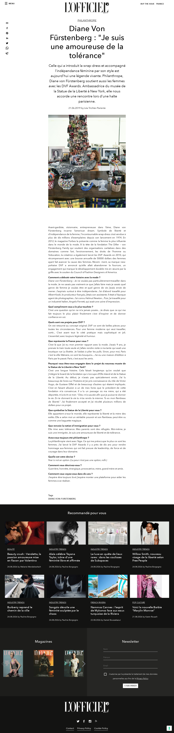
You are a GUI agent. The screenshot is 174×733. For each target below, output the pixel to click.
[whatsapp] (7, 48)
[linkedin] (7, 38)
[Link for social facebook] (84, 722)
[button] (84, 664)
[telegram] (7, 53)
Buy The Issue (147, 4)
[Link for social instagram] (90, 722)
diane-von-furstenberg (62, 499)
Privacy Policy (142, 678)
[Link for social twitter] (78, 722)
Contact (70, 728)
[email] (7, 23)
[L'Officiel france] (87, 8)
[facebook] (7, 28)
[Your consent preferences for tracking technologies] (169, 728)
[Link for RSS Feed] (96, 721)
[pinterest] (7, 33)
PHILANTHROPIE (87, 20)
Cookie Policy (101, 728)
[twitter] (7, 43)
